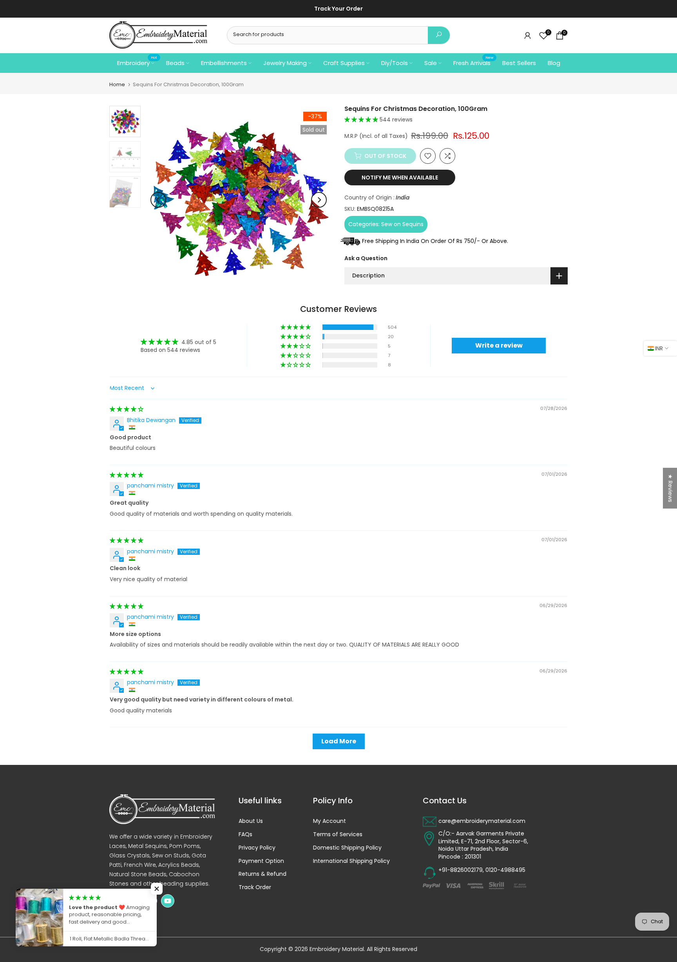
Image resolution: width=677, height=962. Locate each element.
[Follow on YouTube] (167, 901)
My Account (329, 821)
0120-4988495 (505, 870)
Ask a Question (365, 258)
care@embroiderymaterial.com (481, 821)
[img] (126, 409)
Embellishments (224, 63)
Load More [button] (338, 741)
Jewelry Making (285, 63)
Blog (554, 63)
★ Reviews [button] (670, 488)
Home (117, 84)
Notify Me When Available (400, 177)
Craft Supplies (344, 63)
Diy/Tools (394, 63)
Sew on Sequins (402, 224)
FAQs (245, 834)
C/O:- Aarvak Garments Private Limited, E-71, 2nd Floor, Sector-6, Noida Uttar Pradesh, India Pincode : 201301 (483, 845)
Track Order (255, 887)
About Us (251, 821)
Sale (430, 63)
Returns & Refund (262, 874)
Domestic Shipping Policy (347, 847)
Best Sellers (519, 63)
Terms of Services (337, 834)
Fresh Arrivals (473, 62)
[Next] (319, 200)
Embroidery (137, 62)
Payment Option (261, 861)
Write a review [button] (499, 345)
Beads (175, 63)
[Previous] (158, 200)
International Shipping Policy (351, 861)
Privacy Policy (257, 847)
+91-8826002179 (460, 870)
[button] (362, 119)
